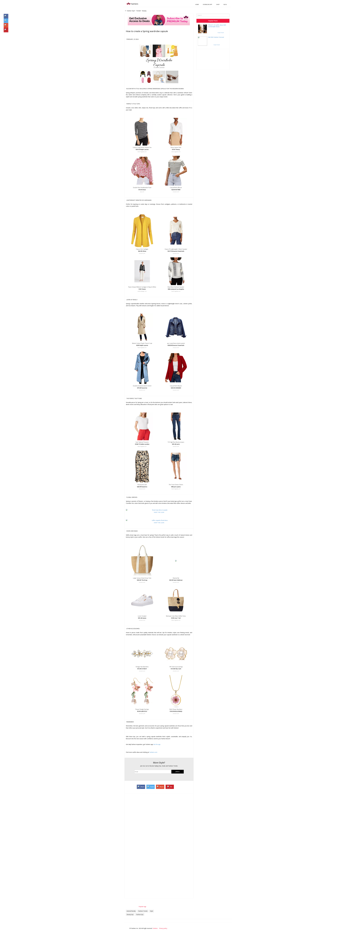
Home (197, 4)
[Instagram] (228, 928)
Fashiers (155, 928)
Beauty (144, 11)
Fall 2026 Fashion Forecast (216, 37)
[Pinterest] (233, 928)
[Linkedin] (230, 928)
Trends (138, 11)
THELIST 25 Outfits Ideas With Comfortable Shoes (217, 26)
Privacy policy (163, 928)
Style (151, 911)
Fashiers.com (153, 752)
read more (221, 32)
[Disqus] (159, 819)
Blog (225, 4)
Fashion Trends (142, 911)
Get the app (156, 744)
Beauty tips (130, 914)
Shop (217, 4)
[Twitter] (225, 928)
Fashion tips (139, 914)
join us (177, 771)
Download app (207, 4)
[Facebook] (222, 928)
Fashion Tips (130, 11)
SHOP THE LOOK (159, 512)
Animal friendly (131, 911)
